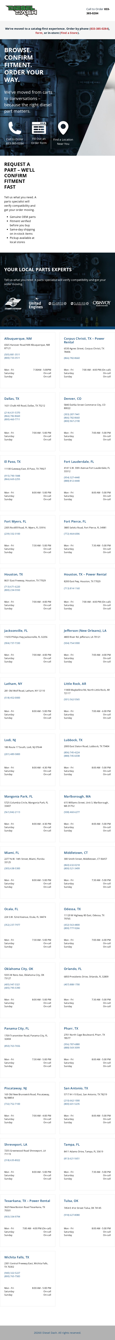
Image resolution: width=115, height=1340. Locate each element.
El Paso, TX (12, 461)
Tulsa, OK (71, 1201)
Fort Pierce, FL (75, 521)
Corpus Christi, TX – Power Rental (84, 340)
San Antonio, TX (76, 1088)
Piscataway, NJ (15, 1088)
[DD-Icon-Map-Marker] (63, 122)
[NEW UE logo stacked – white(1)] (35, 295)
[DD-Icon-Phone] (15, 122)
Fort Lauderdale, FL (79, 461)
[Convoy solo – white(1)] (102, 298)
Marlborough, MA (77, 796)
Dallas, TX (11, 398)
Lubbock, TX (73, 740)
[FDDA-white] (80, 298)
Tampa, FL (72, 1144)
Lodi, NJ (10, 740)
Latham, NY (13, 683)
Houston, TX (13, 574)
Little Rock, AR (75, 683)
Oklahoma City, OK (18, 969)
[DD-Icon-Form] (39, 123)
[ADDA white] (57, 298)
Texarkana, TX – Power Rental (27, 1201)
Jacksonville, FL (16, 630)
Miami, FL (11, 852)
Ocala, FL (11, 909)
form (38, 33)
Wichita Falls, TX (16, 1257)
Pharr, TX (71, 1028)
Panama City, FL (16, 1028)
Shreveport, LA (15, 1144)
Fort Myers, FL (15, 521)
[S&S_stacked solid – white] (13, 298)
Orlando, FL (73, 969)
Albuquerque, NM (18, 338)
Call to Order (14, 139)
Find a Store (69, 33)
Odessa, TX (72, 909)
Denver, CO (72, 398)
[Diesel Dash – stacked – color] (21, 6)
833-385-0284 (15, 143)
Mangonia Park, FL (18, 796)
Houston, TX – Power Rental (85, 574)
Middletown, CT (76, 852)
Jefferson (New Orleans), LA (85, 630)
